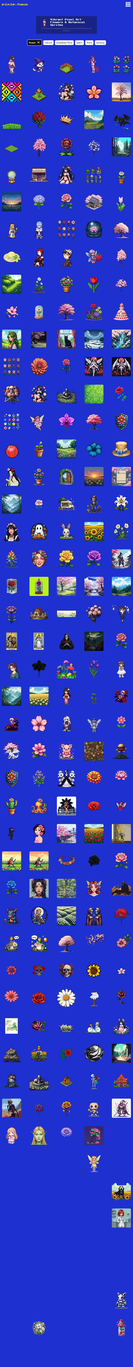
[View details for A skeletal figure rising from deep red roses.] (121, 696)
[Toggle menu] (128, 4)
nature (48, 42)
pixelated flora (64, 42)
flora (89, 42)
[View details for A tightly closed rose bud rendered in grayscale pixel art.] (94, 1053)
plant (79, 42)
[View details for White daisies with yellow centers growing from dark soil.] (39, 284)
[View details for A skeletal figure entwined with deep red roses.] (11, 723)
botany (100, 42)
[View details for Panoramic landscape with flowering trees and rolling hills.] (66, 613)
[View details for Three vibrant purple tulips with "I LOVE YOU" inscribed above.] (94, 668)
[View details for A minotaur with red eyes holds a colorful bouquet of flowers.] (39, 1190)
